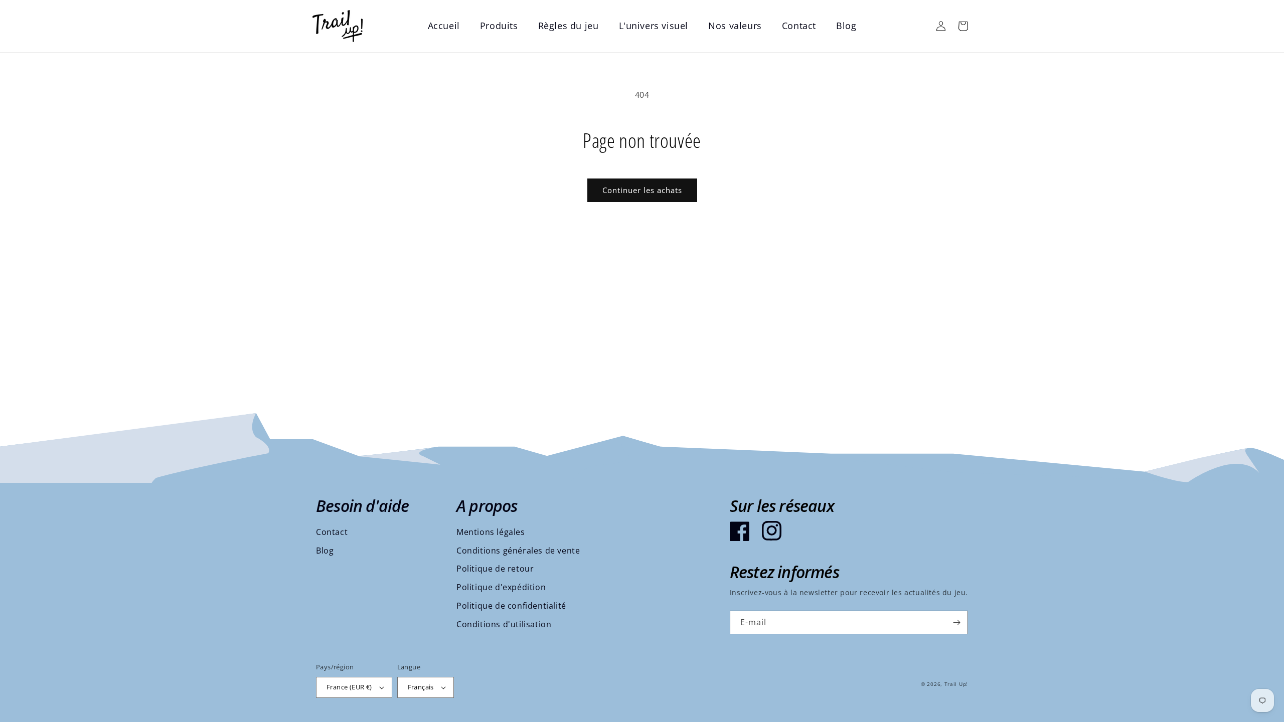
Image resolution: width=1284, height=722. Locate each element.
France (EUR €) (349, 686)
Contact (332, 531)
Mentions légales (490, 531)
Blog (325, 550)
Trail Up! (956, 683)
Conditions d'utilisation (503, 624)
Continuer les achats (642, 190)
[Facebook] (740, 531)
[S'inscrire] (956, 622)
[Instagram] (772, 531)
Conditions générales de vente (518, 550)
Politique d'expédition (501, 587)
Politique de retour (495, 568)
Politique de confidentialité (511, 605)
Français (421, 686)
